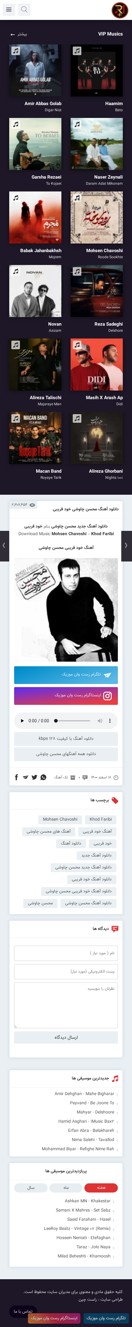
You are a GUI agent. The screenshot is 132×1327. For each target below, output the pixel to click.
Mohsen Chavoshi (69, 534)
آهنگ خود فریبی (97, 831)
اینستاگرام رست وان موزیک (78, 695)
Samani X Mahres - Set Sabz (83, 1210)
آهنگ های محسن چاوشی (49, 831)
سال (31, 1188)
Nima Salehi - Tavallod (93, 1140)
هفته (101, 1188)
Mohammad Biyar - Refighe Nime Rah (78, 1149)
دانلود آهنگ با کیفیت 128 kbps (66, 738)
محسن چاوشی (63, 526)
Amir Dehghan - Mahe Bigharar (84, 1094)
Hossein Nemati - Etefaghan (83, 1238)
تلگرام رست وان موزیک (81, 674)
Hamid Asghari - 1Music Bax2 (86, 1121)
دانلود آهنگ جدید (92, 526)
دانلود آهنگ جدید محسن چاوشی (83, 867)
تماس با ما (23, 1311)
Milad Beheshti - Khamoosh (84, 1256)
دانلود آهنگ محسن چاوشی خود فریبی (86, 509)
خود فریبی (103, 843)
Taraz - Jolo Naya (93, 1247)
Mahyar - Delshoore (95, 1112)
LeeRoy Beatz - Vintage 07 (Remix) (77, 1229)
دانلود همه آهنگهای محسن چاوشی (66, 754)
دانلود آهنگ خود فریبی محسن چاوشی (79, 891)
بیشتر (22, 34)
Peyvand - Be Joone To (92, 1103)
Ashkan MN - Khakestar (88, 1201)
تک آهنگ (61, 777)
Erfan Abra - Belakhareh (91, 1131)
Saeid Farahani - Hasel (89, 1219)
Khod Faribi (101, 819)
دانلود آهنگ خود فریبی (92, 879)
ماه (66, 1188)
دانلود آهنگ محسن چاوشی (88, 903)
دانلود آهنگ (71, 843)
